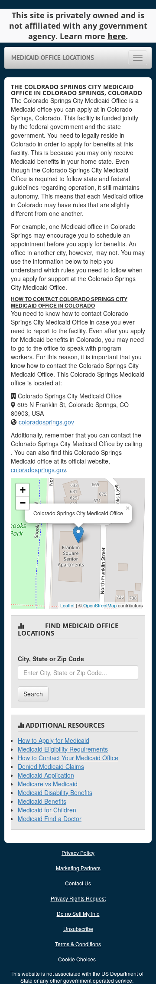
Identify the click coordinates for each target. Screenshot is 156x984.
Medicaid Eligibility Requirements (63, 749)
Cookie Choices (77, 959)
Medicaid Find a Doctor (49, 818)
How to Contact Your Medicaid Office (68, 757)
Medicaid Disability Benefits (55, 792)
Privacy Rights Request (78, 898)
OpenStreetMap (100, 605)
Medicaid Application (46, 775)
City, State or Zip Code (51, 658)
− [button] (23, 502)
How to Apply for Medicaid (53, 740)
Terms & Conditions (78, 944)
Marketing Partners (78, 867)
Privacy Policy (78, 852)
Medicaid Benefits (42, 801)
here (116, 36)
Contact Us (78, 883)
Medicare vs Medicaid (48, 783)
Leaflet (67, 605)
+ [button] (23, 489)
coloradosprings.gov (46, 421)
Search (33, 693)
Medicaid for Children (47, 809)
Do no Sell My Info (78, 913)
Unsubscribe (78, 928)
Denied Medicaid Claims (51, 766)
